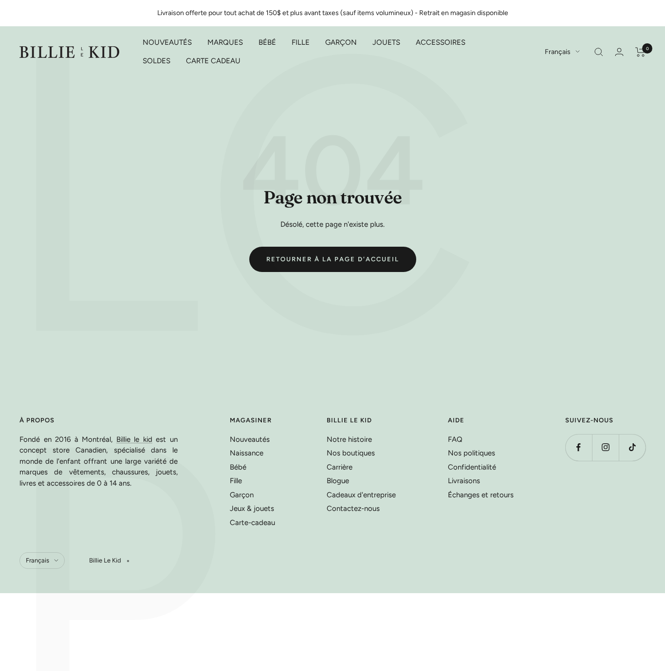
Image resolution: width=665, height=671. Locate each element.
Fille (236, 480)
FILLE (301, 42)
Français (558, 52)
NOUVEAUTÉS (167, 42)
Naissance (246, 453)
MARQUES (225, 42)
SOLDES (156, 60)
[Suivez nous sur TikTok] (632, 447)
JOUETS (386, 42)
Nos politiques (471, 453)
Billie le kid (134, 439)
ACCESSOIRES (440, 42)
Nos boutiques (351, 453)
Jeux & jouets (252, 508)
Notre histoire (349, 439)
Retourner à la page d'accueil (332, 259)
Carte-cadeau (252, 522)
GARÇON (341, 42)
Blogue (338, 480)
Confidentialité (472, 467)
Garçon (242, 494)
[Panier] (640, 52)
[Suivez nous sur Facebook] (578, 447)
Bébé (238, 467)
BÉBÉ (267, 42)
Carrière (339, 467)
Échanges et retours (481, 494)
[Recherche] (598, 52)
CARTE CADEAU (213, 60)
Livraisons (464, 480)
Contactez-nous (353, 508)
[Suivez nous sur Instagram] (605, 447)
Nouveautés (250, 439)
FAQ (455, 439)
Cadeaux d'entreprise (361, 494)
